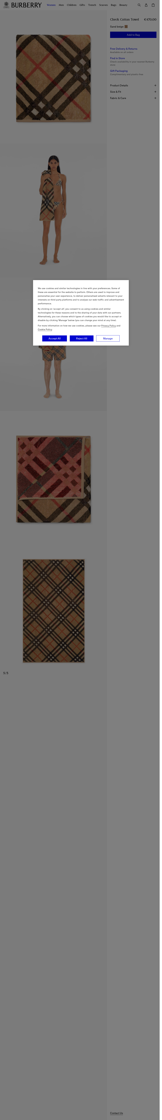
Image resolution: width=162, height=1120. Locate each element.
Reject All (81, 338)
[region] (81, 313)
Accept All (55, 338)
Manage (108, 338)
